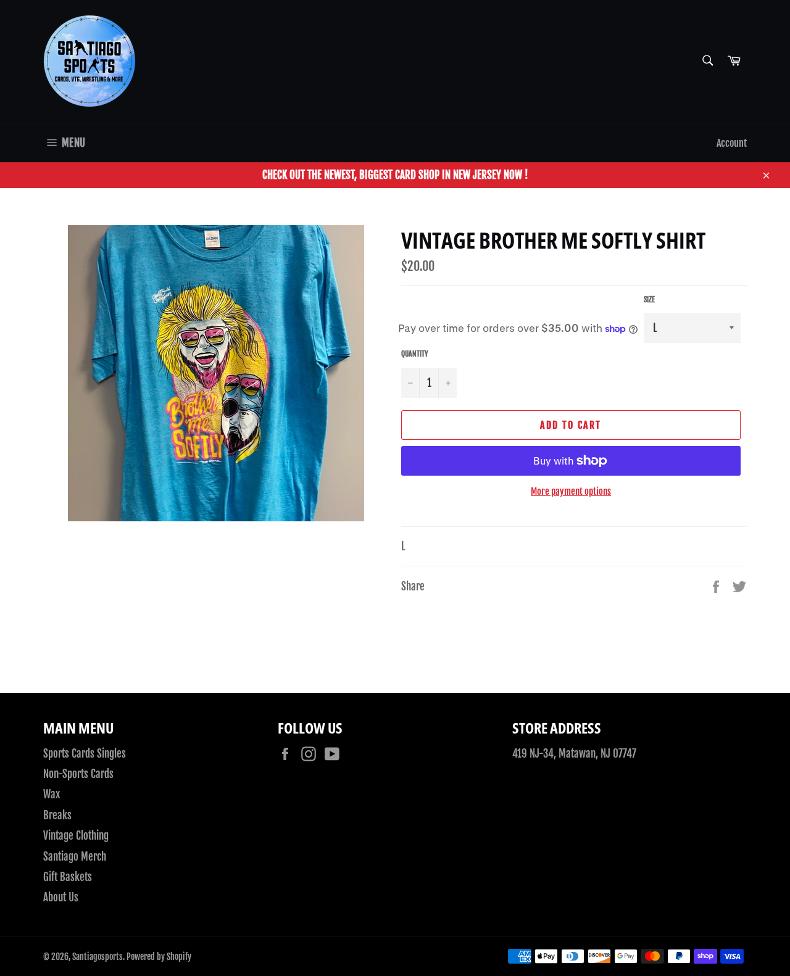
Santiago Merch (74, 856)
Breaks (57, 815)
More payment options (571, 491)
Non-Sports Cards (78, 773)
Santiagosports (97, 956)
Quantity (414, 353)
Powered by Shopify (159, 956)
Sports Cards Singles (84, 753)
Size (649, 299)
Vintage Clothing (76, 835)
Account (732, 143)
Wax (51, 794)
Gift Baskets (67, 877)
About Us (60, 897)
